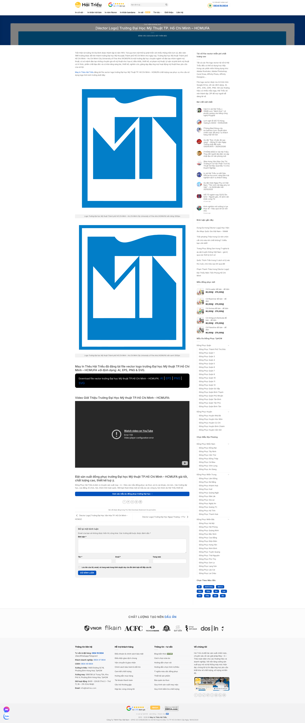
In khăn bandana (127, 12)
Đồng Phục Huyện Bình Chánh (212, 426)
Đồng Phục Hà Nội (206, 523)
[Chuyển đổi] (228, 345)
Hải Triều (198, 653)
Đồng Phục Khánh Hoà (208, 485)
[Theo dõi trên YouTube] (224, 695)
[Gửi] (166, 5)
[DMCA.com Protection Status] (171, 708)
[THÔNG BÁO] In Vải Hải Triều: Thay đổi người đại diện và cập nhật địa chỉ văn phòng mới (216, 154)
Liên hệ (179, 12)
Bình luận (82, 537)
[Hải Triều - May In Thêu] (88, 5)
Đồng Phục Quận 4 (207, 360)
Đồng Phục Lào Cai (207, 570)
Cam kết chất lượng (123, 671)
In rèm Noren (111, 12)
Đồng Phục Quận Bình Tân (210, 406)
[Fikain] (103, 628)
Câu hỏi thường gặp (123, 684)
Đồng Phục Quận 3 (207, 356)
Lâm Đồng (152, 714)
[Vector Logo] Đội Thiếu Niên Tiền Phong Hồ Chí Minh (213, 272)
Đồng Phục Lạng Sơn (208, 566)
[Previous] (80, 629)
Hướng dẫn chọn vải (163, 662)
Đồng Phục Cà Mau (207, 462)
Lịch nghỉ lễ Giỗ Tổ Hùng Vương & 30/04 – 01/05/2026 (215, 122)
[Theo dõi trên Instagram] (200, 695)
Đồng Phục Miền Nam (206, 444)
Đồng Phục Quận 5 (207, 363)
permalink (152, 510)
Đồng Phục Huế (205, 489)
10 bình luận (209, 213)
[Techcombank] (142, 628)
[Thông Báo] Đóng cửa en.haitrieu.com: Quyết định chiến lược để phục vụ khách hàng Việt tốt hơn (215, 131)
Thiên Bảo (163, 36)
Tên (80, 557)
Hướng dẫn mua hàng (124, 676)
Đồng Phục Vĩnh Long (208, 466)
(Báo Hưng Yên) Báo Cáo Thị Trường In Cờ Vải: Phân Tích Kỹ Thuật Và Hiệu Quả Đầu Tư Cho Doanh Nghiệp (216, 164)
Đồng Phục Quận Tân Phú (210, 403)
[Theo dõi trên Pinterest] (216, 695)
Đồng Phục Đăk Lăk (207, 496)
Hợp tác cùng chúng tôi (125, 689)
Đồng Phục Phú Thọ (207, 559)
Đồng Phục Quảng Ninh (209, 530)
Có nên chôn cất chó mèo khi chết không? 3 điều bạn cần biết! (212, 240)
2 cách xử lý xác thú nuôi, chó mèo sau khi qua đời (213, 262)
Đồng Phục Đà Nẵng (207, 482)
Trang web (157, 557)
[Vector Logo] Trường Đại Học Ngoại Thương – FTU (164, 517)
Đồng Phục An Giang (207, 469)
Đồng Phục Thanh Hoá (208, 514)
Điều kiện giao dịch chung (126, 658)
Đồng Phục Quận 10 (207, 378)
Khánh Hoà (161, 714)
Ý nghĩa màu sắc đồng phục (166, 671)
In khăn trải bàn (94, 12)
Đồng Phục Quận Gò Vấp (209, 388)
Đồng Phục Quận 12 (207, 385)
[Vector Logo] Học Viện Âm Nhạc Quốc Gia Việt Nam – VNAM (213, 229)
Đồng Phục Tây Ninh (207, 451)
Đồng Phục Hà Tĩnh (207, 510)
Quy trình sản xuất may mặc (166, 684)
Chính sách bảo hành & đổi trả (127, 667)
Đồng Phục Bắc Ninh (207, 534)
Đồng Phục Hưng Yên (208, 545)
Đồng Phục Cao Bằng (208, 537)
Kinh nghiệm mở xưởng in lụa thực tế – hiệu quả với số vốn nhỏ (215, 208)
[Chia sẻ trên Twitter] (128, 502)
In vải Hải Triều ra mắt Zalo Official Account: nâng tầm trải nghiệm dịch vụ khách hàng (216, 175)
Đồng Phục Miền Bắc (206, 519)
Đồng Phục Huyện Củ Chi (210, 423)
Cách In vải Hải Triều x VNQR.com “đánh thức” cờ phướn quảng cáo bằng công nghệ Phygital (215, 112)
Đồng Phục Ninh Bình (208, 548)
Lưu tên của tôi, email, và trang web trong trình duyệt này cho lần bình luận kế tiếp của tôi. (117, 567)
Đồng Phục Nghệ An (207, 503)
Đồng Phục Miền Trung (206, 474)
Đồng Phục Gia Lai (206, 500)
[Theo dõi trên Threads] (212, 695)
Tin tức (156, 12)
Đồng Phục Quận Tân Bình (210, 399)
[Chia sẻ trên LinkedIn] (140, 502)
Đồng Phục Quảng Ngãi (209, 493)
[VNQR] (83, 628)
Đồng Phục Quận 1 (206, 353)
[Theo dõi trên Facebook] (196, 695)
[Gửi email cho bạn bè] (132, 502)
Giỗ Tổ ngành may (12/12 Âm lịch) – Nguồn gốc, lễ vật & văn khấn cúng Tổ (216, 197)
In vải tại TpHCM (142, 714)
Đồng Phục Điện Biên (208, 541)
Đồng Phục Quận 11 (207, 381)
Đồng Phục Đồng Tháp (208, 458)
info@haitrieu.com (88, 688)
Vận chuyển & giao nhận (125, 662)
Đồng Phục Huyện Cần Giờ (210, 430)
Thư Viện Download (152, 24)
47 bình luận (208, 201)
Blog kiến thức (160, 654)
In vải (140, 12)
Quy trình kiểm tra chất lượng (166, 689)
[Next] (225, 629)
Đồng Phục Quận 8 (207, 374)
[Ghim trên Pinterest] (136, 502)
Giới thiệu (169, 12)
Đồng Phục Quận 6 (207, 367)
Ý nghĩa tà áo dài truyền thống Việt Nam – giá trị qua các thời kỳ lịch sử (213, 251)
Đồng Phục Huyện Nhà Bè (210, 415)
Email (118, 557)
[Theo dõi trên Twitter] (208, 695)
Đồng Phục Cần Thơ (207, 455)
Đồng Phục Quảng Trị (208, 507)
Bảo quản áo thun (161, 680)
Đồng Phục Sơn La (207, 562)
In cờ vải (79, 12)
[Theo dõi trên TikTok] (204, 695)
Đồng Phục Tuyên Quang (209, 552)
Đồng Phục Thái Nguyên (209, 555)
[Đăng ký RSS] (220, 695)
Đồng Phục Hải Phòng (208, 527)
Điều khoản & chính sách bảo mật (129, 654)
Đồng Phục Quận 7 (207, 371)
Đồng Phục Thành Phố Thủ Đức (212, 349)
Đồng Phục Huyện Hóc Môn (211, 419)
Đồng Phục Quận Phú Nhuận (211, 396)
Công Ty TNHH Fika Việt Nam (118, 720)
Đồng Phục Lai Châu (207, 573)
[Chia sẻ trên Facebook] (124, 502)
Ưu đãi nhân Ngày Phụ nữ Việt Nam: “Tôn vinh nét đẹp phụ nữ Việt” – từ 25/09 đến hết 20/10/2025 (216, 186)
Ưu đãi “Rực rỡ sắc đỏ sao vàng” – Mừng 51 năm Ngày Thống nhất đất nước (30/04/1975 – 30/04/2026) (214, 143)
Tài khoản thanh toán (124, 680)
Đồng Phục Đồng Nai (208, 448)
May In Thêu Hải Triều (158, 717)
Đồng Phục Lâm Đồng (208, 478)
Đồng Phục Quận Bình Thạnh (211, 392)
